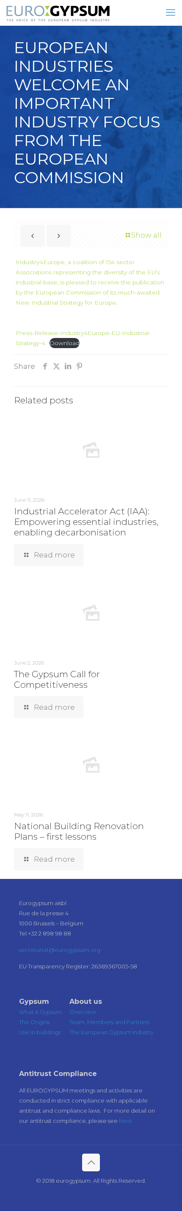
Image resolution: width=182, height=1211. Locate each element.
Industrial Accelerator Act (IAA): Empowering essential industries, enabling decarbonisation (86, 522)
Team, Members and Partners (109, 1022)
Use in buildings (40, 1032)
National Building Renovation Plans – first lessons (79, 831)
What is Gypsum (40, 1011)
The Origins (34, 1022)
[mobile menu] (170, 12)
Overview (82, 1011)
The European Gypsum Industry (111, 1032)
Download (65, 343)
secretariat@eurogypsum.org (59, 949)
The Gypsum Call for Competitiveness (57, 679)
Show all (146, 235)
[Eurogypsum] (58, 12)
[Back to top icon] (91, 1162)
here (125, 1120)
